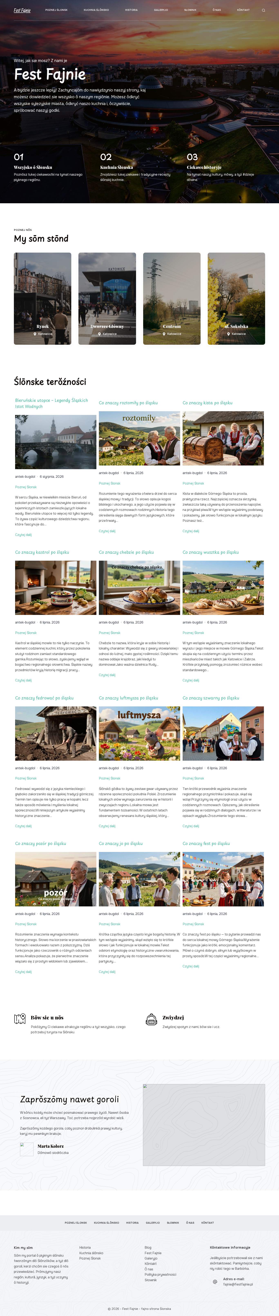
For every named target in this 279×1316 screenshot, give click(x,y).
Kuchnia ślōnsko (96, 10)
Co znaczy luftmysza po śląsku (128, 698)
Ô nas (217, 10)
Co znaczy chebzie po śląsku (126, 552)
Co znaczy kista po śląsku (207, 403)
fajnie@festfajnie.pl (238, 1284)
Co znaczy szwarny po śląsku (211, 698)
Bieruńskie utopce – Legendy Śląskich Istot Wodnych (51, 403)
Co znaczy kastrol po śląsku (42, 552)
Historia (131, 10)
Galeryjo (161, 10)
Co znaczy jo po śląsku (121, 843)
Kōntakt (243, 10)
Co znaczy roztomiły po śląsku (128, 403)
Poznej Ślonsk (56, 10)
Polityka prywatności (160, 1274)
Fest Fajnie (22, 10)
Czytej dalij (23, 535)
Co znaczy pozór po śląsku (40, 843)
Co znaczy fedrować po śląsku (44, 698)
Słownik (190, 10)
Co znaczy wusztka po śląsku (211, 552)
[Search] (263, 10)
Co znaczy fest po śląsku (206, 843)
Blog (148, 1247)
